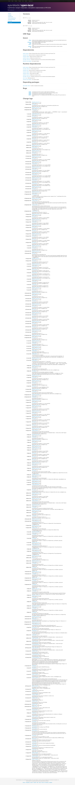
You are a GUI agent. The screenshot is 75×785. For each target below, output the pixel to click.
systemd (29, 46)
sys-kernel (24, 61)
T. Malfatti (33, 689)
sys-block (13, 5)
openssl (27, 53)
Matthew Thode (34, 527)
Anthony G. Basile (35, 694)
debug (30, 40)
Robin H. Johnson (35, 674)
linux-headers (29, 61)
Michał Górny (34, 738)
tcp (30, 47)
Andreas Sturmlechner (35, 484)
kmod (27, 55)
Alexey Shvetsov (34, 709)
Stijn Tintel (34, 253)
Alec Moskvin (34, 370)
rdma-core (28, 59)
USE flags (9, 15)
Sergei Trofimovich (35, 638)
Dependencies (10, 16)
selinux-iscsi (29, 68)
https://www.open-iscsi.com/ (19, 9)
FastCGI (34, 782)
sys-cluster (24, 59)
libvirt (29, 85)
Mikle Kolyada (34, 476)
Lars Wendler (34, 507)
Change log (10, 22)
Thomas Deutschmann (35, 521)
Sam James (34, 104)
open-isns (28, 58)
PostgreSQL (28, 782)
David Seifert (34, 342)
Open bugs (10, 21)
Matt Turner (34, 557)
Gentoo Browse (63, 1)
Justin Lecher (34, 749)
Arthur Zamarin (34, 109)
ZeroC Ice (43, 782)
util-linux (27, 73)
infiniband (29, 42)
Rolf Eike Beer (34, 630)
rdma (30, 43)
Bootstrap (46, 782)
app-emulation (25, 85)
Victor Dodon (34, 721)
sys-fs (24, 78)
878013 (30, 94)
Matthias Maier (34, 350)
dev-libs (24, 53)
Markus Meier (34, 634)
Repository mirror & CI (35, 102)
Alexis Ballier (34, 671)
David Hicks (34, 667)
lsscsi (26, 78)
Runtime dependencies (12, 18)
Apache (31, 782)
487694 (30, 93)
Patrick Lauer (34, 712)
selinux (30, 44)
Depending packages (11, 19)
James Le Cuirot (34, 200)
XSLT (37, 782)
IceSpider (50, 782)
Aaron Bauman (34, 627)
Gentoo (24, 782)
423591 (30, 91)
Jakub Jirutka (34, 741)
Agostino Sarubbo (35, 430)
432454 (30, 92)
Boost (40, 782)
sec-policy (24, 68)
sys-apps (24, 55)
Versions (9, 13)
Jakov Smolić (34, 169)
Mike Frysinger (34, 719)
